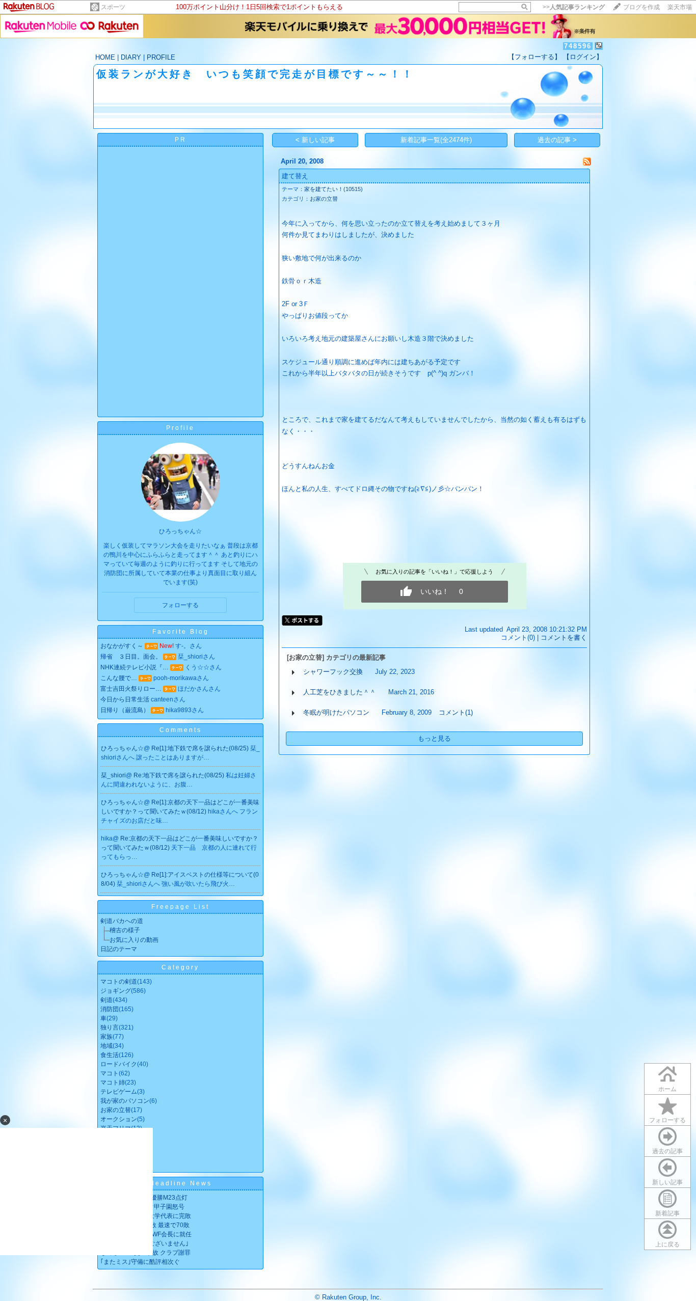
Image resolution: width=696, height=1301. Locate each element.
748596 (578, 46)
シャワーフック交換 (333, 671)
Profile (180, 427)
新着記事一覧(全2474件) (436, 140)
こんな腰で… (118, 678)
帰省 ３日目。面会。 (131, 656)
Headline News (180, 1183)
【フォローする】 (534, 57)
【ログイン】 (583, 57)
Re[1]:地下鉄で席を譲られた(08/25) (200, 748)
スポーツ (113, 7)
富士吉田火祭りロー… (131, 688)
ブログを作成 (641, 7)
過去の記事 (667, 1151)
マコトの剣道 (118, 981)
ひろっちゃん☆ (122, 748)
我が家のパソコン (124, 1100)
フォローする (667, 1120)
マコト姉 (112, 1082)
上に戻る (667, 1244)
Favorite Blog (180, 631)
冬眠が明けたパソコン (336, 712)
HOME (105, 57)
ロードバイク (118, 1064)
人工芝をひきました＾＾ (339, 692)
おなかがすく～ (121, 645)
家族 (106, 1036)
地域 (106, 1045)
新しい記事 (667, 1182)
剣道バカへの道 (121, 921)
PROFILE (161, 57)
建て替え (295, 176)
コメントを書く (564, 637)
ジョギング (115, 990)
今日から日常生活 (124, 699)
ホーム (667, 1089)
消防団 (109, 1009)
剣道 (106, 1000)
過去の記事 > (557, 140)
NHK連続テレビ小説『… (134, 667)
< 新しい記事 (315, 140)
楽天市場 (679, 7)
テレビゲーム (118, 1091)
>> (574, 7)
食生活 (109, 1055)
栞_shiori (113, 775)
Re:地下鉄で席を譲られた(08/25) (179, 775)
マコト (109, 1073)
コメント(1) (456, 712)
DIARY (131, 57)
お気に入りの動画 (134, 939)
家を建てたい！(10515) (333, 189)
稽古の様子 (125, 930)
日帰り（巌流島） (124, 710)
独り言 (109, 1027)
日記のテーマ (118, 949)
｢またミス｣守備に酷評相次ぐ (140, 1261)
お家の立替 (115, 1110)
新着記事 (667, 1213)
